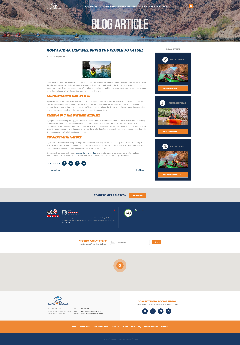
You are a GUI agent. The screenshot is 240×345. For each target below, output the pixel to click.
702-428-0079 (85, 309)
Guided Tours (91, 6)
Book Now (138, 195)
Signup (157, 242)
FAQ (139, 327)
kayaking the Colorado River (86, 153)
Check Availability (172, 88)
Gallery (125, 327)
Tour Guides (154, 6)
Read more (107, 220)
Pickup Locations (151, 327)
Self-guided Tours (107, 6)
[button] (119, 265)
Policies (136, 339)
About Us (136, 6)
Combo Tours (124, 6)
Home (74, 327)
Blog (144, 6)
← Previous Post (53, 170)
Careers (164, 327)
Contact (166, 6)
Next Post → (141, 170)
